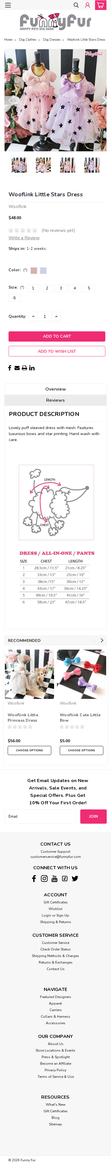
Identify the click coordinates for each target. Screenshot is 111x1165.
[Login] (87, 5)
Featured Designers (55, 997)
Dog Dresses (51, 40)
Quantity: (17, 316)
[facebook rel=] (34, 878)
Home (8, 40)
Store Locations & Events (55, 1050)
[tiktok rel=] (64, 878)
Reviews (55, 400)
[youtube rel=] (54, 878)
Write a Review (24, 238)
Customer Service (55, 942)
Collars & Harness (55, 1016)
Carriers (56, 1010)
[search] (76, 5)
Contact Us (56, 969)
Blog (55, 1117)
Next (102, 100)
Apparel (55, 1003)
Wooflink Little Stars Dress (86, 40)
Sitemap (55, 1124)
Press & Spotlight (56, 1057)
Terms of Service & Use (56, 1076)
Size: (16, 287)
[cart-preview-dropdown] (99, 5)
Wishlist (55, 909)
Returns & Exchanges (56, 962)
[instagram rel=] (44, 878)
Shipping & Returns (55, 922)
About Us (55, 1044)
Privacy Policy (55, 1070)
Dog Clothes (27, 40)
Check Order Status (55, 949)
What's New (55, 1104)
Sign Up (62, 915)
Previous (8, 100)
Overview (55, 389)
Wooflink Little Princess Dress (23, 717)
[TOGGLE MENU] (8, 5)
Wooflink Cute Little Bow (80, 717)
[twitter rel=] (75, 878)
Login (46, 915)
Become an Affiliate (55, 1063)
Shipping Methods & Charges (55, 956)
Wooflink (16, 703)
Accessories (55, 1023)
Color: (18, 270)
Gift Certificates (56, 902)
